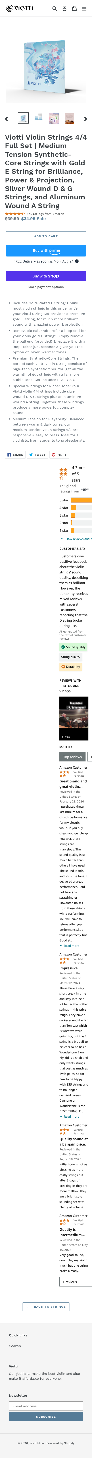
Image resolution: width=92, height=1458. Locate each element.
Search (15, 1346)
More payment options (46, 287)
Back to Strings (49, 1306)
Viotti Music (37, 1443)
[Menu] (84, 8)
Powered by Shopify (60, 1443)
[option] (23, 118)
